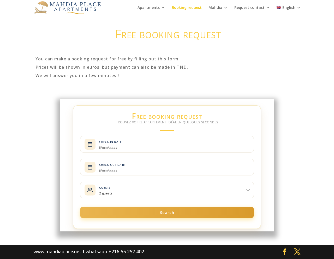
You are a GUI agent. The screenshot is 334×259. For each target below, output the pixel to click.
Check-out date (112, 165)
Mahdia (215, 8)
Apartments (149, 8)
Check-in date (110, 142)
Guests (104, 187)
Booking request (187, 8)
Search (167, 212)
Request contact (249, 8)
